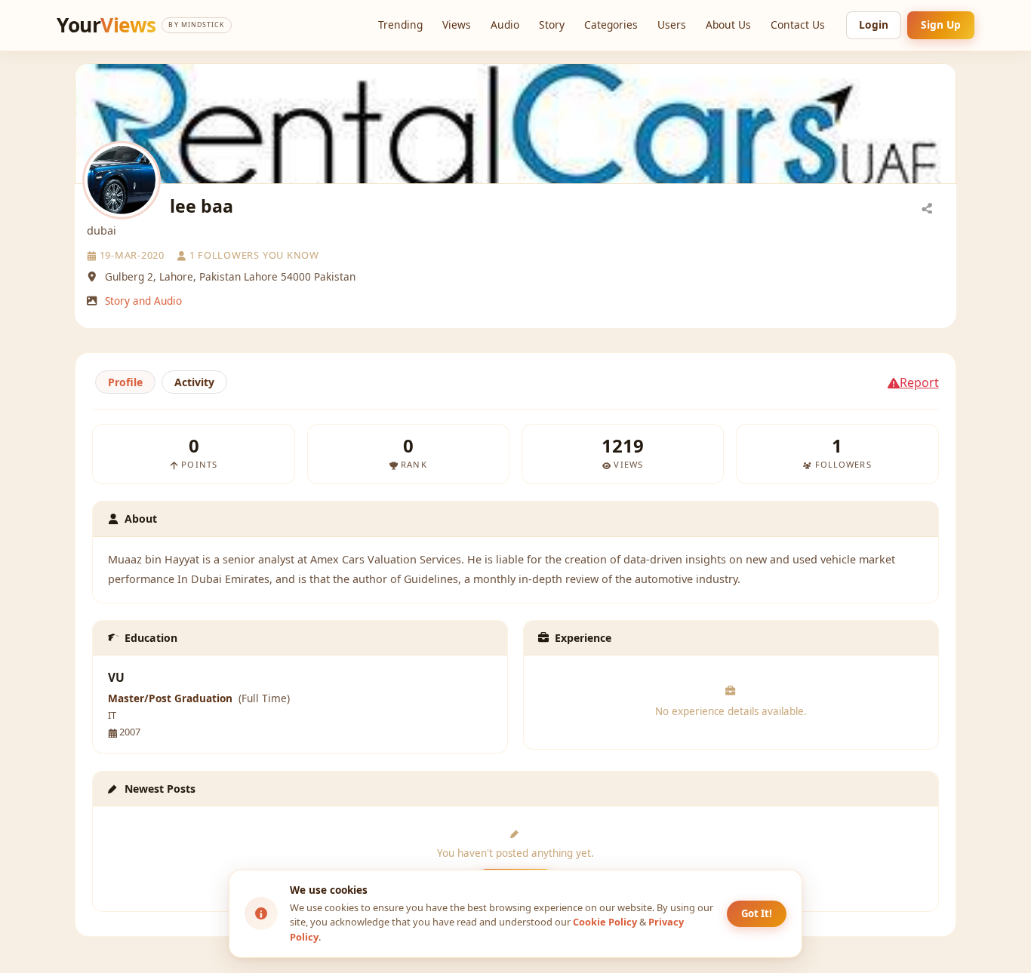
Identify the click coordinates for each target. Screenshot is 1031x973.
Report (919, 382)
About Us (728, 24)
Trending (400, 24)
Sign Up (941, 24)
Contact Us (798, 24)
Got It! (756, 913)
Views (456, 24)
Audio (505, 24)
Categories (611, 24)
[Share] (927, 207)
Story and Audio (143, 300)
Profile (125, 382)
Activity (194, 382)
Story (552, 24)
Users (671, 24)
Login (873, 24)
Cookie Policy (605, 921)
